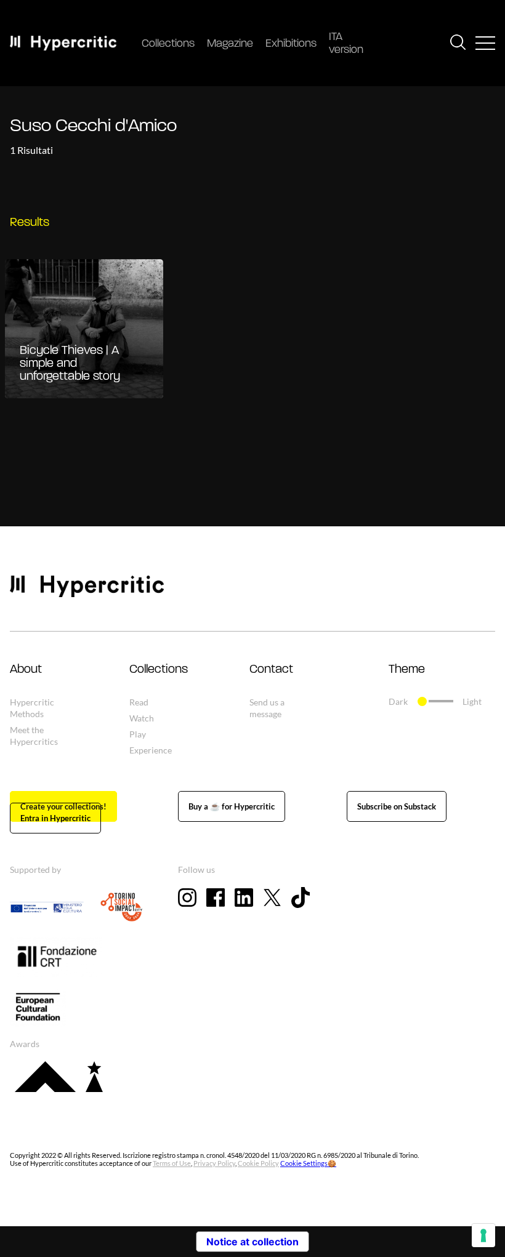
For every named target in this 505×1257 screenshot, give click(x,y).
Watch (141, 718)
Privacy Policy (214, 1163)
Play (137, 734)
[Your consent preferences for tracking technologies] (483, 1235)
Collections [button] (158, 670)
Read (138, 702)
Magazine (230, 44)
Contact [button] (271, 670)
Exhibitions (291, 44)
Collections (168, 44)
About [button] (26, 670)
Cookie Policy (258, 1163)
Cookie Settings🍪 (308, 1163)
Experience (150, 750)
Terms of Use (172, 1163)
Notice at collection (252, 1241)
